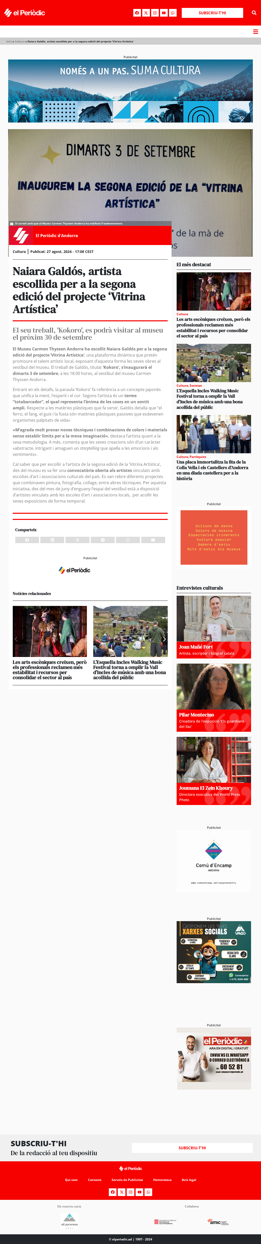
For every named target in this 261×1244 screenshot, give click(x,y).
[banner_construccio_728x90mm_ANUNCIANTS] (90, 578)
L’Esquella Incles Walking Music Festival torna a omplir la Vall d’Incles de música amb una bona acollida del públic (129, 669)
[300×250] (214, 566)
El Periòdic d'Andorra (57, 235)
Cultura (19, 41)
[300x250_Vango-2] (214, 981)
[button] (254, 13)
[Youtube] (164, 13)
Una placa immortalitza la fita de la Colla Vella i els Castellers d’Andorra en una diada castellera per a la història (212, 470)
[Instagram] (155, 13)
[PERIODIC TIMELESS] (214, 890)
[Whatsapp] (173, 13)
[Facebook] (137, 13)
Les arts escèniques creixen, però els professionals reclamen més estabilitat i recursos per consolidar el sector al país (50, 669)
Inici (9, 41)
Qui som (71, 1180)
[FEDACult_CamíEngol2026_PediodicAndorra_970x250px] (130, 121)
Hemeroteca (162, 1180)
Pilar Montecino (196, 714)
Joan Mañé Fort (196, 646)
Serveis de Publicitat (127, 1180)
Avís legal (189, 1180)
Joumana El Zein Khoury (206, 787)
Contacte (94, 1180)
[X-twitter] (146, 13)
